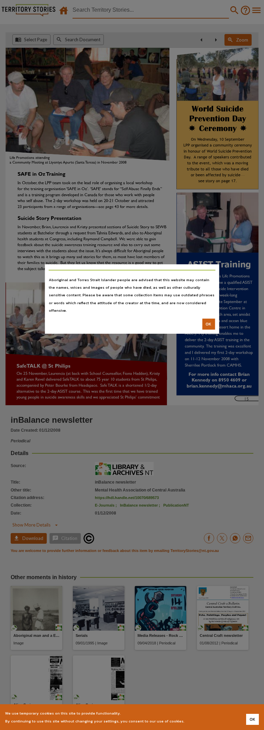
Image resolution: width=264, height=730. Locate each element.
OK (208, 324)
